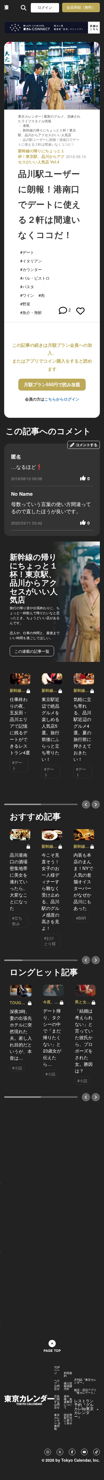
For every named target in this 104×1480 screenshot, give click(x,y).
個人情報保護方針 (68, 1386)
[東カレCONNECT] (52, 28)
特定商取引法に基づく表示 (68, 1419)
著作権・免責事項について (68, 1402)
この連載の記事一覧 (31, 651)
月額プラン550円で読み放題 (52, 384)
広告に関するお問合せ (57, 1402)
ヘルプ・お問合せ (57, 1384)
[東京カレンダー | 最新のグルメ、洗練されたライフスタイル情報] (6, 8)
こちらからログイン (61, 399)
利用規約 (68, 1374)
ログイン (45, 8)
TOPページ (57, 1370)
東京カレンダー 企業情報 (57, 1421)
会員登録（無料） (81, 7)
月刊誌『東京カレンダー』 (85, 1381)
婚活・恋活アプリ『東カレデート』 (85, 1391)
